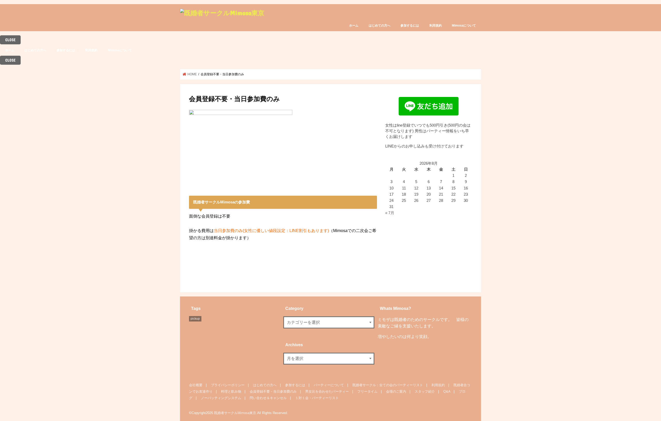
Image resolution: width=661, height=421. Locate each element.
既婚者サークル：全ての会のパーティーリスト (387, 385)
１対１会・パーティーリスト (317, 398)
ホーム (353, 25)
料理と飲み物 (231, 391)
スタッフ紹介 (425, 391)
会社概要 (195, 385)
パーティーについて (329, 385)
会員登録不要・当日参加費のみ (273, 391)
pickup (195, 318)
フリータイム (367, 391)
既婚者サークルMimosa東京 (235, 413)
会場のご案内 (396, 391)
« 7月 (389, 213)
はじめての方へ (379, 25)
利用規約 (435, 25)
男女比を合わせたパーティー (327, 391)
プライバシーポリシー (228, 385)
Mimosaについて (464, 25)
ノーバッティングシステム (221, 398)
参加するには (409, 25)
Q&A (446, 391)
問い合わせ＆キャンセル (268, 398)
